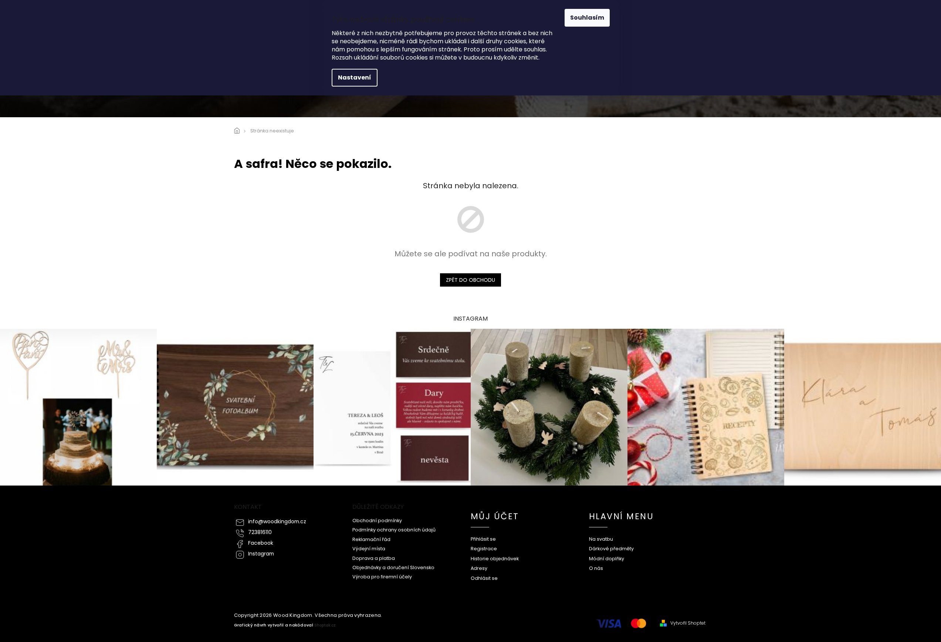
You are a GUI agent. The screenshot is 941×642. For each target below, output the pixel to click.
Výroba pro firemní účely (382, 577)
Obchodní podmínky (377, 520)
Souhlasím (587, 17)
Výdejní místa (368, 548)
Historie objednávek (495, 558)
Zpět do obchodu (470, 280)
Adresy (479, 568)
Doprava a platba (373, 558)
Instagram (261, 553)
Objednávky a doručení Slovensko (393, 567)
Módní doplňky (606, 558)
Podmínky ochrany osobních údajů (394, 530)
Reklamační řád (371, 539)
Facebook (260, 543)
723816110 (260, 532)
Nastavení (354, 77)
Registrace (484, 548)
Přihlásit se (483, 539)
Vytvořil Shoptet (687, 623)
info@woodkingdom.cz (277, 521)
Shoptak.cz (325, 625)
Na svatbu (601, 539)
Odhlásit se (484, 578)
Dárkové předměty (611, 548)
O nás (596, 568)
